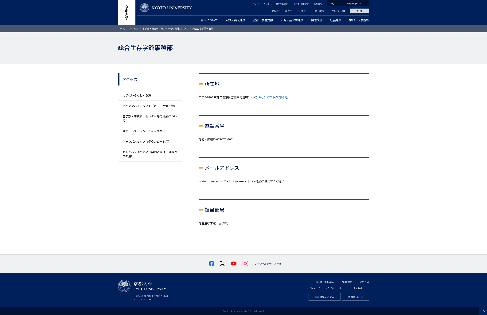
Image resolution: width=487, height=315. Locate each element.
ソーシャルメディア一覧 (267, 263)
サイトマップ (313, 288)
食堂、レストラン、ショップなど (144, 131)
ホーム (121, 28)
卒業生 (302, 11)
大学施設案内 (282, 3)
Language (351, 3)
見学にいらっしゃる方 (137, 95)
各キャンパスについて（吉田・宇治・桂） (150, 106)
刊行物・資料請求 (301, 3)
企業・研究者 (337, 11)
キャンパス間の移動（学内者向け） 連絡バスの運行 (150, 154)
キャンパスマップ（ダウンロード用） (147, 141)
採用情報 (318, 3)
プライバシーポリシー (336, 288)
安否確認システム (324, 296)
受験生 (275, 11)
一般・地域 (318, 11)
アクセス (267, 3)
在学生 (288, 11)
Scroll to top (483, 311)
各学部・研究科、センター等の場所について (165, 28)
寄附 (359, 11)
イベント (255, 3)
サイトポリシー (361, 288)
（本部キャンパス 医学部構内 (268, 97)
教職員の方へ (355, 296)
